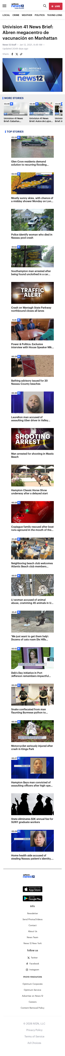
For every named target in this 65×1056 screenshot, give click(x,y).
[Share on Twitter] (16, 54)
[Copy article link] (21, 54)
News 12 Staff (9, 45)
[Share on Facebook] (12, 54)
